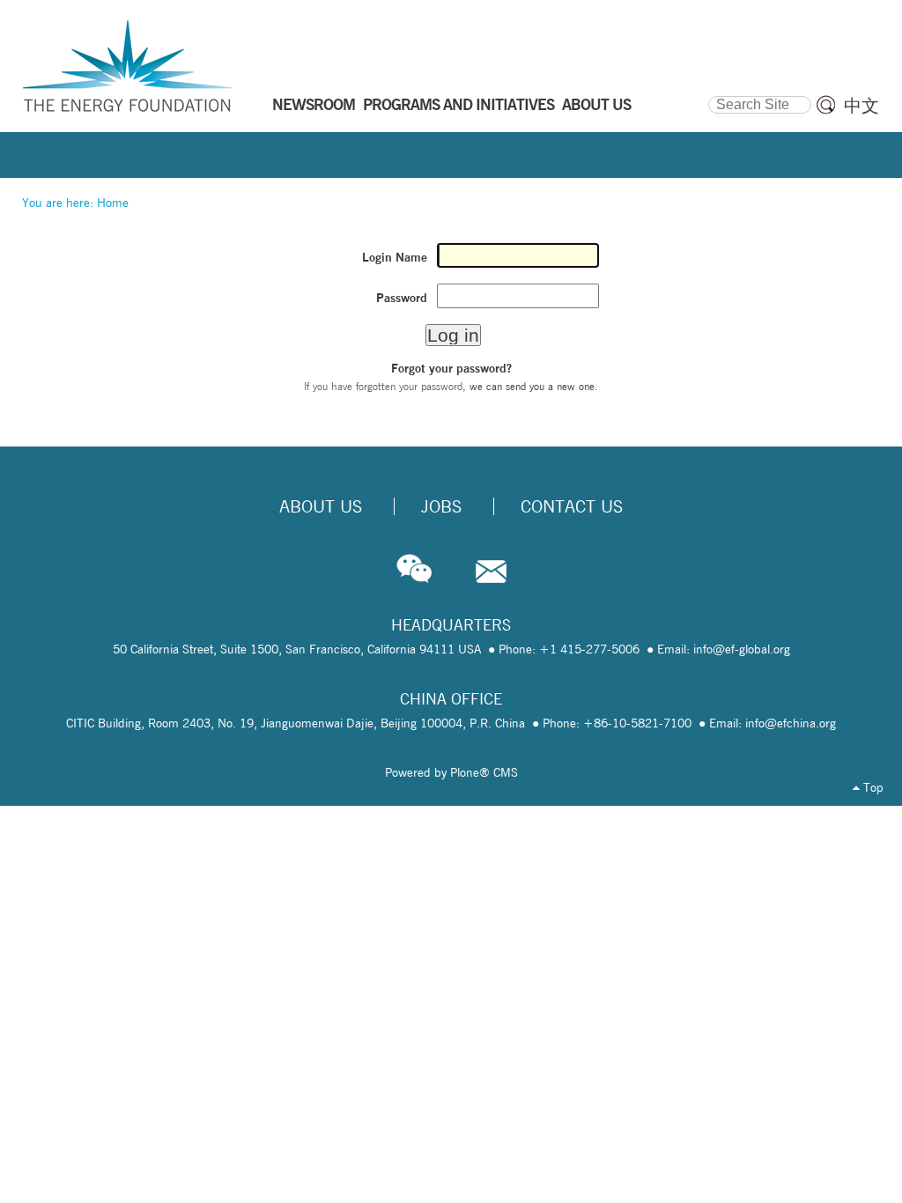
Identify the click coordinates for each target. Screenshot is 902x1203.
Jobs (441, 506)
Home (113, 202)
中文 (861, 105)
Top (872, 787)
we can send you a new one (532, 386)
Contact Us (572, 506)
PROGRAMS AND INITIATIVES (458, 104)
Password (401, 298)
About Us (320, 506)
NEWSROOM (313, 104)
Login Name (394, 257)
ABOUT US (596, 104)
